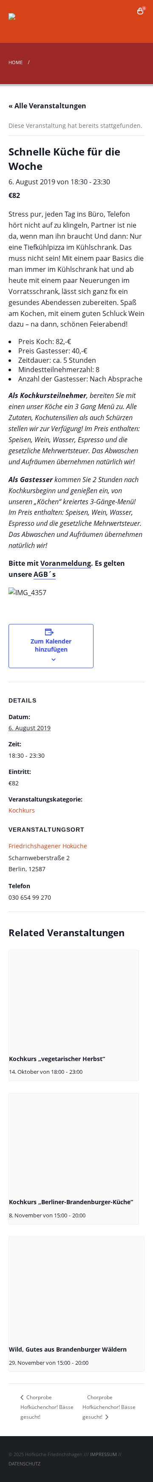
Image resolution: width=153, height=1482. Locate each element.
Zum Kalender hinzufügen (51, 645)
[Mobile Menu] (136, 26)
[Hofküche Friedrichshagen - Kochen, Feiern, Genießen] (31, 21)
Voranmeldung (65, 563)
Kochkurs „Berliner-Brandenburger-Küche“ (71, 1202)
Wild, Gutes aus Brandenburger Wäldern (68, 1349)
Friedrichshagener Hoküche (47, 846)
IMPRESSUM (103, 1454)
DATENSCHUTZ (24, 1463)
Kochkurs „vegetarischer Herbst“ (57, 1059)
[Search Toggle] (127, 11)
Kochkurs (21, 810)
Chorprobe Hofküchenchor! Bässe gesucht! (47, 1407)
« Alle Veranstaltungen (47, 105)
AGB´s (45, 574)
